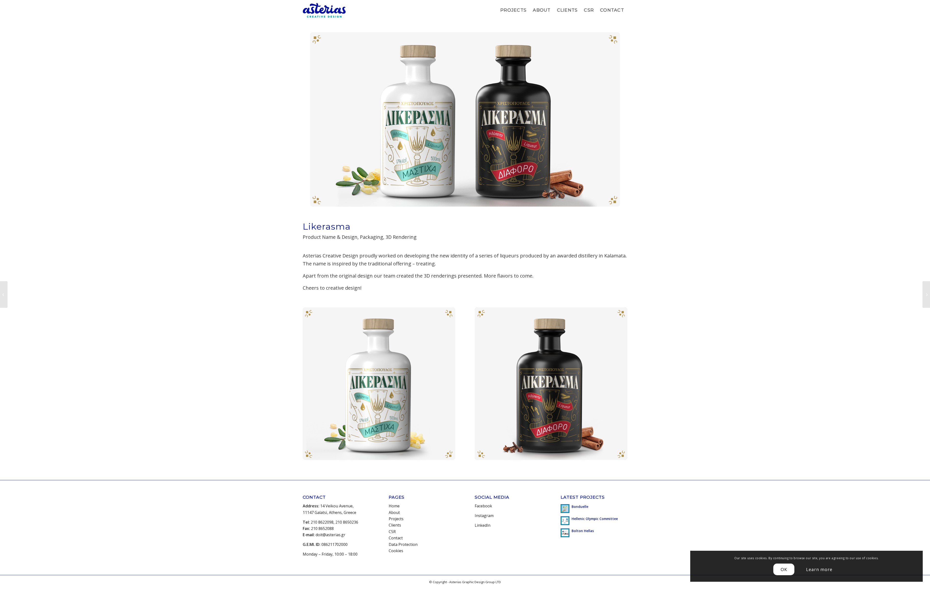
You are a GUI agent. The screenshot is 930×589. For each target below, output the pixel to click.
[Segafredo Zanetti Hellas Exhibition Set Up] (926, 294)
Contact (396, 538)
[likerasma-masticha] (379, 383)
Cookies (396, 550)
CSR (392, 531)
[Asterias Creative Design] (324, 10)
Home (394, 506)
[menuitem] (513, 10)
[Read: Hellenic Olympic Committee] (565, 520)
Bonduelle (580, 506)
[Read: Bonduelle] (565, 508)
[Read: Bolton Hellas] (565, 532)
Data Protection (403, 544)
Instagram (484, 515)
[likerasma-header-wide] (465, 119)
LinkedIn (482, 525)
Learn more (819, 569)
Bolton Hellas (583, 530)
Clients (395, 525)
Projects (396, 518)
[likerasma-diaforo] (551, 383)
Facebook (483, 506)
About (394, 512)
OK (784, 569)
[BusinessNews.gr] (4, 294)
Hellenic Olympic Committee (595, 518)
